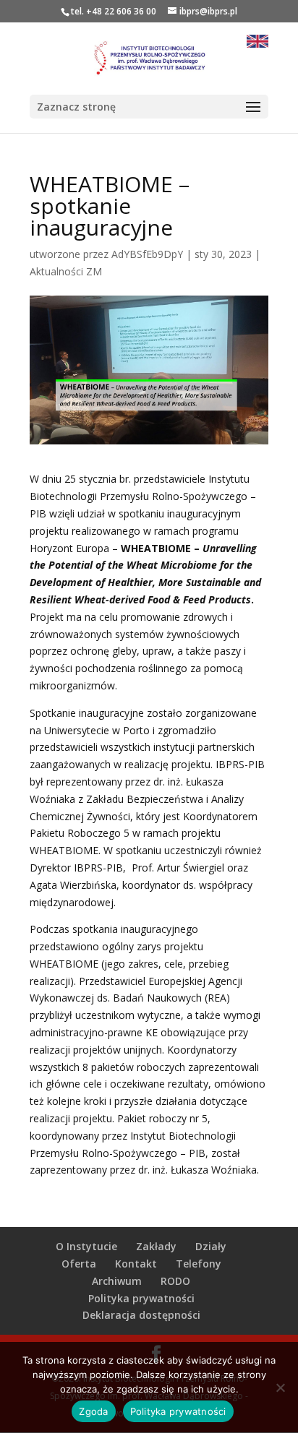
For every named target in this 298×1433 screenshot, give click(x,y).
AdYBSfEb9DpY (147, 254)
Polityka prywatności (141, 1298)
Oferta (78, 1263)
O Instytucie (86, 1246)
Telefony (198, 1263)
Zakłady (156, 1246)
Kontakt (136, 1263)
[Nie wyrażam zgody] (280, 1387)
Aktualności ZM (66, 271)
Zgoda (93, 1411)
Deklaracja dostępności (141, 1315)
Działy (210, 1246)
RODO (175, 1281)
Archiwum (117, 1281)
